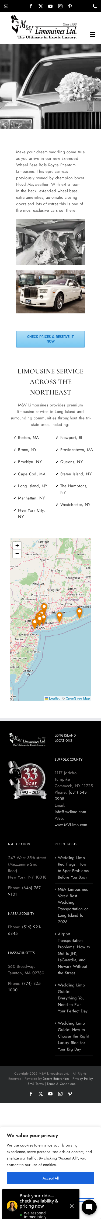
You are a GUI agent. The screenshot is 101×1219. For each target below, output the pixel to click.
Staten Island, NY (76, 474)
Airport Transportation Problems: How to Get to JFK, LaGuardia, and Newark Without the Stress (74, 953)
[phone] (95, 6)
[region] (50, 1173)
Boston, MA (28, 437)
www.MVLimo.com (71, 825)
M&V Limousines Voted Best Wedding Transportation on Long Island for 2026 (73, 905)
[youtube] (50, 6)
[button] (79, 613)
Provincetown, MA (76, 450)
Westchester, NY (75, 505)
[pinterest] (70, 6)
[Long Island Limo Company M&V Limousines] (44, 17)
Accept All (51, 1178)
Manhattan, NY (31, 498)
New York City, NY (31, 513)
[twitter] (41, 6)
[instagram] (60, 6)
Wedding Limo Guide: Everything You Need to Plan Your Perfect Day (73, 998)
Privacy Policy (82, 1078)
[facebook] (31, 6)
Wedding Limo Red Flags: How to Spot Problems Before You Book (73, 867)
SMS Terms (36, 1083)
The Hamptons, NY (74, 489)
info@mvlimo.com (70, 812)
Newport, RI (71, 437)
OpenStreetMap (78, 698)
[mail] (6, 6)
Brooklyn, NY (30, 462)
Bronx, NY (27, 450)
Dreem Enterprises (56, 1078)
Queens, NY (71, 462)
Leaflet (54, 698)
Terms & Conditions (61, 1083)
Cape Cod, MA (32, 474)
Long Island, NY (32, 486)
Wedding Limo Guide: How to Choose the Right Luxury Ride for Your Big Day (73, 1036)
